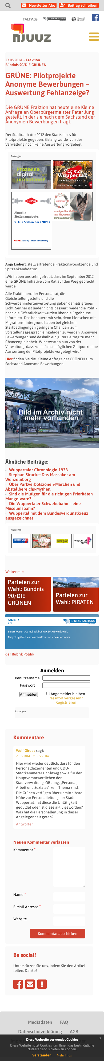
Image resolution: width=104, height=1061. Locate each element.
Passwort (27, 685)
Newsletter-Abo (42, 5)
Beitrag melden (42, 984)
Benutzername (27, 678)
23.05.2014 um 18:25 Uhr (32, 756)
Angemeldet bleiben (68, 694)
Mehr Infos (64, 1055)
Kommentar (24, 849)
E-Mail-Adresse (27, 906)
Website (20, 919)
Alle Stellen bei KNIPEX (32, 222)
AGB (74, 1031)
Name (19, 894)
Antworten (25, 824)
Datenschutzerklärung (40, 1031)
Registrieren (65, 702)
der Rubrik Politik (19, 654)
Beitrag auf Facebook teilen (18, 984)
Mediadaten (40, 1022)
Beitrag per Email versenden (30, 984)
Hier (9, 359)
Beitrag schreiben (82, 5)
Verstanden (41, 1055)
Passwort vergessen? (66, 698)
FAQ (64, 1022)
